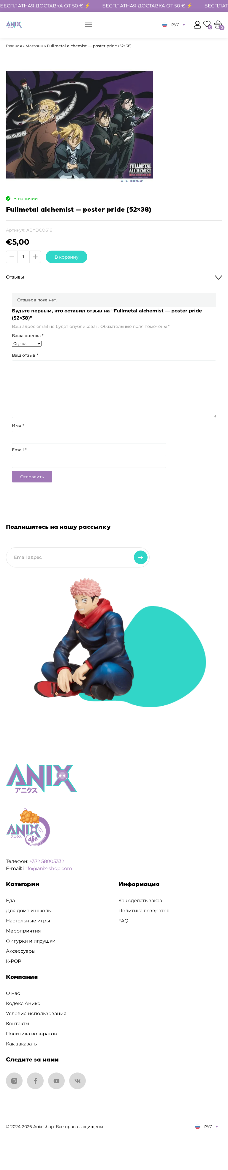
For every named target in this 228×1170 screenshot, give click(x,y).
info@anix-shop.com (47, 868)
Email (19, 449)
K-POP (13, 961)
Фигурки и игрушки (31, 941)
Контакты (17, 1023)
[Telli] (141, 557)
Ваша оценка (28, 335)
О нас (13, 993)
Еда (10, 900)
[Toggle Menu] (88, 25)
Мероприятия (23, 931)
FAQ (123, 921)
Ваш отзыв (25, 355)
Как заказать (21, 1044)
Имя (18, 425)
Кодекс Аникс (23, 1003)
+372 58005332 (46, 861)
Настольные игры (28, 921)
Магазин (34, 45)
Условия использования (36, 1013)
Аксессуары (21, 951)
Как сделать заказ (140, 900)
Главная (14, 45)
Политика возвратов (144, 910)
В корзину (66, 257)
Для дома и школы (29, 910)
